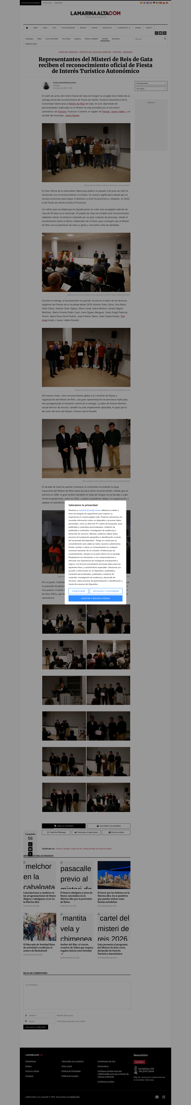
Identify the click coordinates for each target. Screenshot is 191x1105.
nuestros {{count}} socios (90, 510)
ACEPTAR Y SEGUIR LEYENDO (95, 598)
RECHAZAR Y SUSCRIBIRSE (106, 591)
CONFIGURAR (78, 591)
